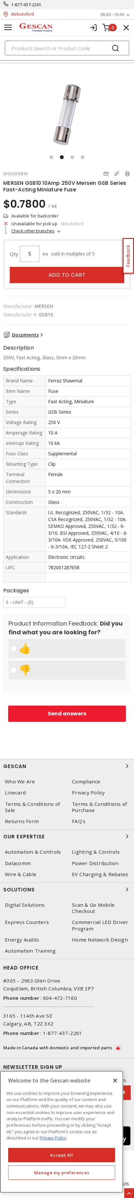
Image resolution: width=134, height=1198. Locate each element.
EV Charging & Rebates (100, 874)
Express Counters (27, 922)
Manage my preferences (61, 1173)
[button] (51, 157)
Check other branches (33, 231)
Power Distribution (95, 863)
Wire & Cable (20, 874)
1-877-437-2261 (26, 4)
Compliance (86, 781)
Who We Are (20, 781)
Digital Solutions (25, 905)
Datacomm (18, 863)
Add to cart (67, 275)
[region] (61, 1132)
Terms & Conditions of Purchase (99, 807)
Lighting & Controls (96, 852)
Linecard (15, 793)
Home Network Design (100, 940)
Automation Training (30, 951)
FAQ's (79, 821)
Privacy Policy (88, 793)
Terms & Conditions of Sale (32, 807)
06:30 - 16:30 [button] (112, 14)
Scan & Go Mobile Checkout (93, 908)
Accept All (61, 1155)
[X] (115, 1080)
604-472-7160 (60, 998)
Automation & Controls (33, 852)
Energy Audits (22, 940)
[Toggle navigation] (8, 27)
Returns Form (22, 821)
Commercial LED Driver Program (100, 925)
